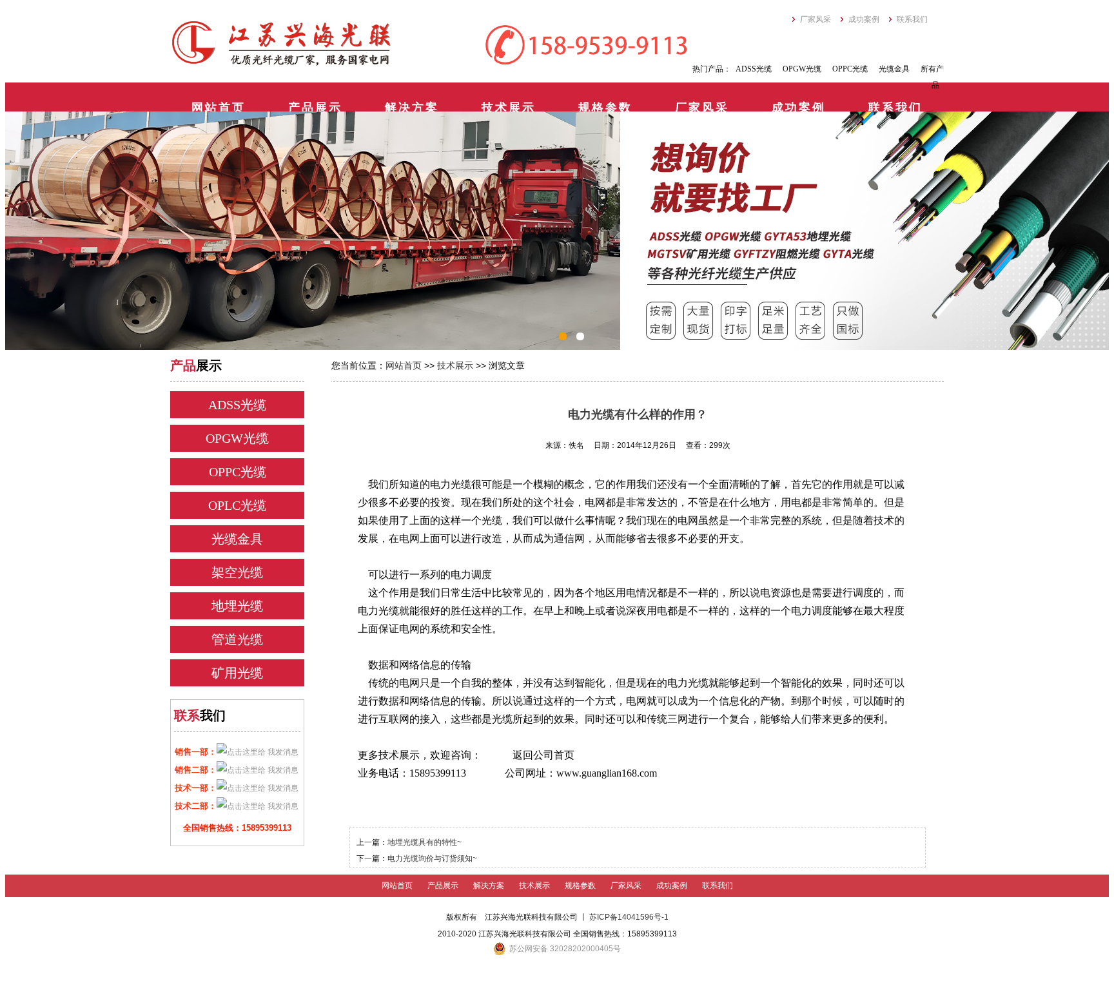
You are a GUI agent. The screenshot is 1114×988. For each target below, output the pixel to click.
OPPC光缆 (850, 68)
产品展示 (315, 107)
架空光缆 (237, 572)
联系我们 (912, 19)
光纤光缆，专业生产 (557, 230)
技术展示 (509, 107)
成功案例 (863, 19)
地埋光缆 (237, 606)
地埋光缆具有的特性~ (424, 842)
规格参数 (605, 107)
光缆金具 (894, 68)
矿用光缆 (237, 673)
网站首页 (218, 107)
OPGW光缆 (802, 68)
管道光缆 (237, 639)
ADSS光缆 (754, 68)
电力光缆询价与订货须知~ (432, 858)
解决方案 (412, 107)
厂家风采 (815, 19)
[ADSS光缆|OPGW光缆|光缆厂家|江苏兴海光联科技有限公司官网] (281, 43)
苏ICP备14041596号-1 (629, 917)
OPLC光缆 (237, 505)
